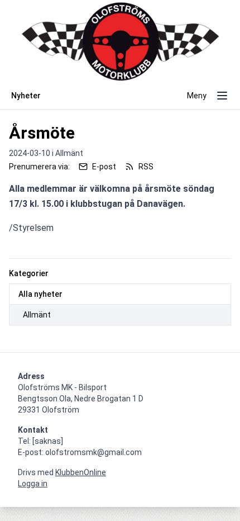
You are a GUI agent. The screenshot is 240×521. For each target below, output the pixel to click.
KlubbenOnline (80, 472)
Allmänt (37, 314)
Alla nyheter (40, 294)
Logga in (32, 483)
